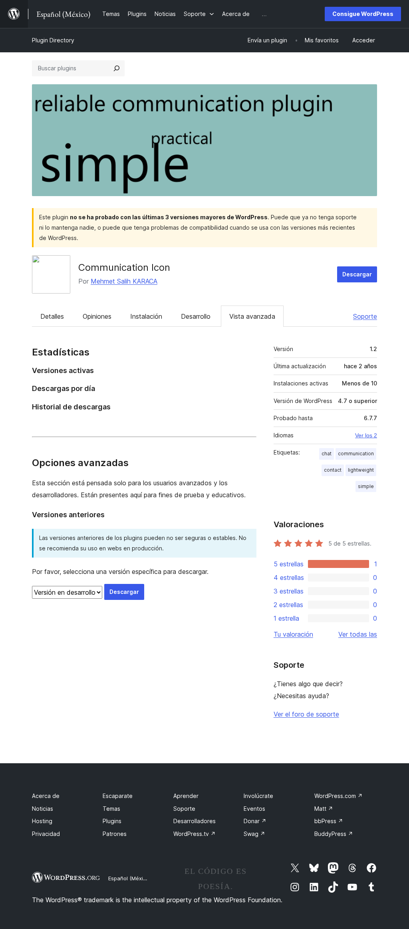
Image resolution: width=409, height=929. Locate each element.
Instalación (146, 316)
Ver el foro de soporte (306, 714)
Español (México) (129, 878)
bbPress (328, 821)
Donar (255, 821)
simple (366, 486)
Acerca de (46, 795)
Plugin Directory (53, 40)
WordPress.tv (194, 833)
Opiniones (97, 316)
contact (332, 470)
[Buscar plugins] (117, 68)
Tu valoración (293, 634)
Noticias (42, 808)
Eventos (254, 808)
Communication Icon (124, 267)
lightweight (361, 470)
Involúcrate (258, 795)
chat (327, 454)
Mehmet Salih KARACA (124, 281)
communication (356, 454)
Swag (254, 833)
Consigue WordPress (362, 13)
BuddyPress (333, 833)
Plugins (112, 821)
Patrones (115, 833)
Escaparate (118, 795)
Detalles (52, 316)
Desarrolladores (194, 821)
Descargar (357, 274)
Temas (111, 808)
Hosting (42, 821)
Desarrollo (195, 316)
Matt (323, 808)
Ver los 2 (366, 435)
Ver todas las (357, 634)
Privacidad (46, 833)
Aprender (186, 795)
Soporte (365, 316)
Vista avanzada (252, 316)
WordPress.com (338, 795)
